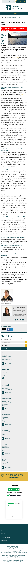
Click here (15, 316)
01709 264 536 (8, 378)
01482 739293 (8, 467)
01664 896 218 (8, 392)
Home (2, 17)
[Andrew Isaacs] (14, 8)
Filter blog (5, 348)
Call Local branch (8, 1)
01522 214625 (7, 453)
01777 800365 (8, 438)
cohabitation (15, 57)
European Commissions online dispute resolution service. (14, 560)
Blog (5, 17)
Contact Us (22, 1)
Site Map (22, 561)
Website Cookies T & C (18, 559)
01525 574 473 (8, 424)
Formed (17, 561)
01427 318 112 (7, 408)
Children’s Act (4, 156)
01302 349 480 (8, 363)
